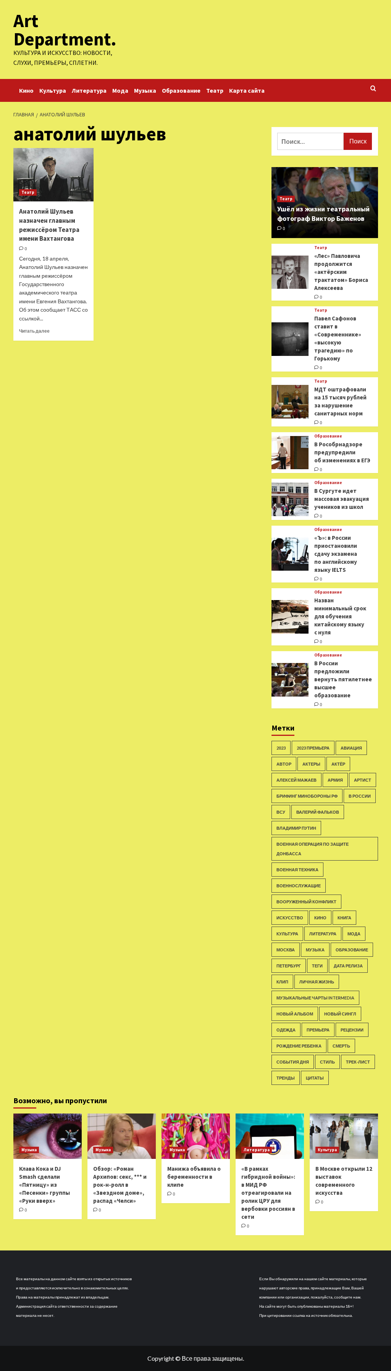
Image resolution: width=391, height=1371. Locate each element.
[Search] (373, 88)
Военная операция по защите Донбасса (312, 849)
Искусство (289, 917)
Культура (52, 90)
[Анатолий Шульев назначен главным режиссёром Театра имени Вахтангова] (53, 174)
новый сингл (340, 1013)
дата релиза (348, 965)
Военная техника (297, 869)
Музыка (145, 90)
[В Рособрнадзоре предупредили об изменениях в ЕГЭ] (290, 453)
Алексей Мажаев (296, 779)
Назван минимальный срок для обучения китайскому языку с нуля (340, 616)
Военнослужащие (298, 885)
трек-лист (358, 1061)
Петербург (288, 965)
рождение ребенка (299, 1045)
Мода (120, 90)
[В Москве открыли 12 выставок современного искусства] (344, 1136)
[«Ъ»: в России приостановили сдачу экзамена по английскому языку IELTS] (290, 554)
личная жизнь (316, 981)
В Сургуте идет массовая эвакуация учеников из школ (341, 498)
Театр (214, 90)
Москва (285, 949)
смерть (341, 1045)
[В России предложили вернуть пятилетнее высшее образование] (290, 680)
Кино (26, 90)
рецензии (352, 1029)
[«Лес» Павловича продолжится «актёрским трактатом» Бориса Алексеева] (290, 272)
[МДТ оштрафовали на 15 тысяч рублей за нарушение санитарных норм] (290, 401)
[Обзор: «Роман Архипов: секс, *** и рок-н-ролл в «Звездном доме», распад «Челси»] (121, 1136)
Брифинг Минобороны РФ (307, 795)
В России (360, 795)
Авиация (351, 747)
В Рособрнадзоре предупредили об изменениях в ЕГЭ (342, 452)
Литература (89, 90)
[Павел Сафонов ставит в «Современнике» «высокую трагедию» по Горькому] (290, 339)
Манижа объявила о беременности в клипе (194, 1176)
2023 (281, 747)
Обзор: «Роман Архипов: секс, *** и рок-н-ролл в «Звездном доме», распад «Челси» (120, 1184)
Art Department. (64, 29)
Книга (344, 917)
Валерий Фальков (317, 811)
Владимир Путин (296, 827)
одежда (286, 1029)
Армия (335, 779)
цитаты (315, 1077)
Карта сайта (247, 90)
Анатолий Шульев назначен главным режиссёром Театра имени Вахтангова (49, 225)
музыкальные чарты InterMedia (315, 997)
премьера (318, 1029)
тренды (285, 1077)
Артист (362, 779)
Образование (181, 90)
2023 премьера (313, 747)
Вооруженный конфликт (306, 901)
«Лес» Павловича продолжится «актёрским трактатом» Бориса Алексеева (341, 271)
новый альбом (294, 1013)
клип (282, 981)
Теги (317, 965)
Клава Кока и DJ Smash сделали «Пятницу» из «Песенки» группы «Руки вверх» (44, 1184)
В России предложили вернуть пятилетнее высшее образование (343, 679)
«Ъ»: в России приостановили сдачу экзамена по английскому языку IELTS (335, 553)
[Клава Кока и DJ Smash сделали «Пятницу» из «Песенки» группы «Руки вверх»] (47, 1136)
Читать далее (34, 331)
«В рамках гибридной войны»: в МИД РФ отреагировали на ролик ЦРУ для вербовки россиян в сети (268, 1192)
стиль (327, 1061)
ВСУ (280, 811)
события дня (292, 1061)
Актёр (338, 763)
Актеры (311, 763)
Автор (283, 763)
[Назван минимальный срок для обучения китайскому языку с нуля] (290, 617)
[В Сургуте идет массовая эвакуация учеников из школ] (290, 499)
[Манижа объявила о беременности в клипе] (196, 1136)
